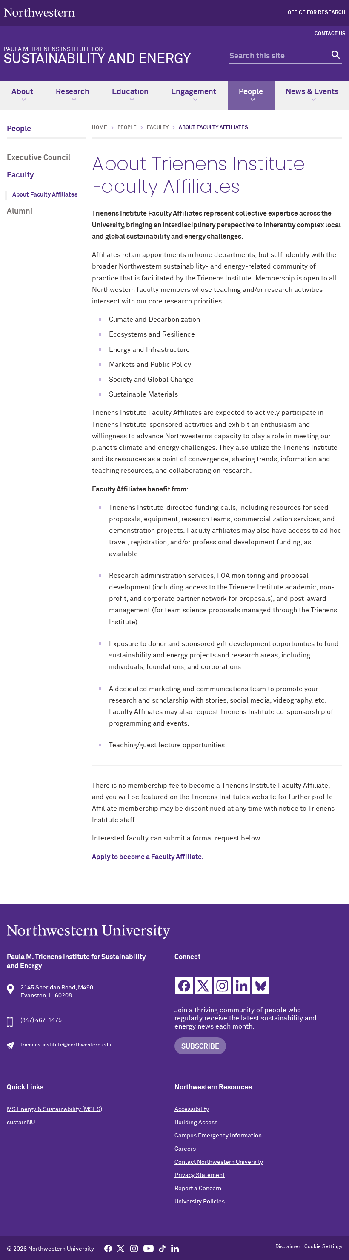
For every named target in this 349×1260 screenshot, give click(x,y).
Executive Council (38, 158)
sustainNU (21, 1123)
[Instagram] (134, 1248)
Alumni (19, 211)
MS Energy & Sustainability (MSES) (54, 1109)
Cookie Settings (323, 1246)
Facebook (184, 985)
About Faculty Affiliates (44, 195)
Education (130, 92)
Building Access (195, 1123)
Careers (185, 1149)
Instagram (222, 985)
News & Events (312, 92)
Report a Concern (197, 1188)
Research (72, 92)
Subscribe (200, 1046)
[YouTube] (148, 1248)
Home (99, 127)
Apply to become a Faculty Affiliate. (148, 857)
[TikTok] (162, 1248)
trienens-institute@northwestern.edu (65, 1045)
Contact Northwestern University (218, 1162)
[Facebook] (108, 1248)
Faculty (20, 175)
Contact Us (330, 34)
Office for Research (317, 12)
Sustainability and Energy (97, 56)
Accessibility (191, 1109)
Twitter (203, 985)
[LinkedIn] (175, 1248)
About (22, 92)
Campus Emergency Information (218, 1136)
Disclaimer (287, 1246)
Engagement (193, 92)
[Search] (334, 56)
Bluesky (260, 985)
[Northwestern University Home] (39, 12)
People (251, 92)
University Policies (199, 1202)
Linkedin (241, 985)
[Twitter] (121, 1248)
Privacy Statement (199, 1175)
